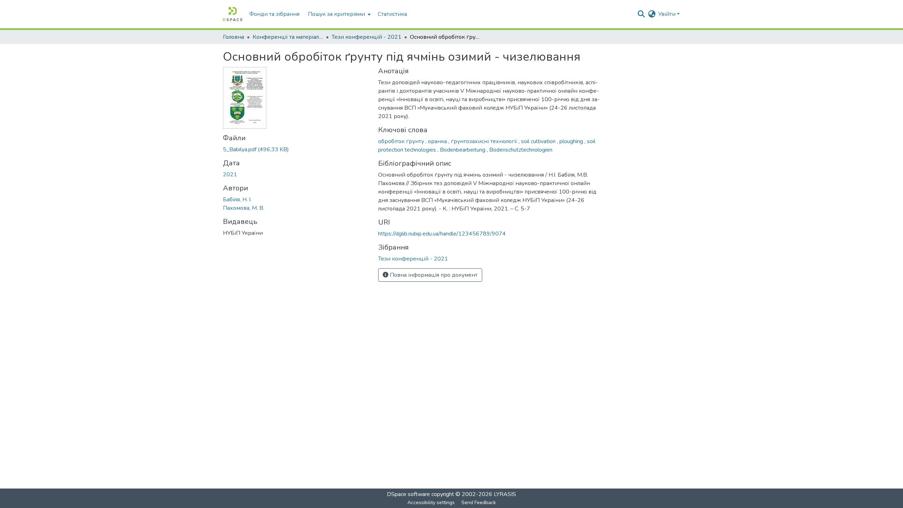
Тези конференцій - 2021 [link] (366, 37)
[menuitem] (339, 14)
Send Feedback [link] (478, 502)
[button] (232, 14)
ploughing (571, 141)
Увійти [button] (667, 14)
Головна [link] (233, 37)
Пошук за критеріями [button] (336, 14)
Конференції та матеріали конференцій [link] (288, 37)
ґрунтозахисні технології (485, 141)
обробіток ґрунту (401, 141)
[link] (296, 149)
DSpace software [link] (408, 494)
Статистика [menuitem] (392, 14)
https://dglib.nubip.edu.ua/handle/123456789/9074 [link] (442, 234)
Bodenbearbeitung (463, 150)
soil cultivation (539, 141)
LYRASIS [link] (505, 494)
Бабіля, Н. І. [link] (237, 199)
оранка (438, 141)
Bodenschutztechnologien (520, 150)
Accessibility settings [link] (431, 502)
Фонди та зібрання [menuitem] (274, 14)
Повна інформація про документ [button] (433, 275)
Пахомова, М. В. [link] (243, 208)
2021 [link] (230, 174)
